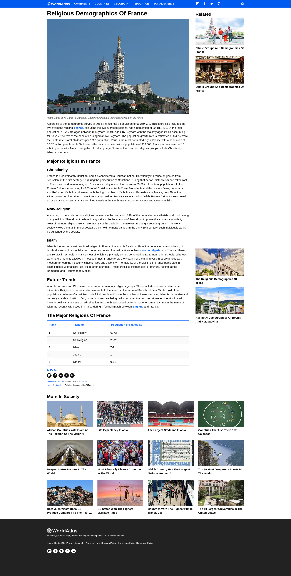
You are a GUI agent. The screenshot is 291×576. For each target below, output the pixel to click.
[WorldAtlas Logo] (59, 4)
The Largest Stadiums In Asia (167, 430)
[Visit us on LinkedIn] (73, 551)
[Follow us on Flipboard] (49, 551)
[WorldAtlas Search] (242, 4)
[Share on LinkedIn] (72, 375)
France (78, 127)
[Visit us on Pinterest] (67, 551)
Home (50, 543)
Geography (122, 3)
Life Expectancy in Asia (112, 430)
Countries (102, 3)
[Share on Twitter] (61, 375)
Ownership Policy (144, 543)
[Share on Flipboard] (49, 375)
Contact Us (59, 543)
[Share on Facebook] (55, 375)
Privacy (69, 543)
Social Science (164, 3)
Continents (82, 3)
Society (84, 381)
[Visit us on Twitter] (61, 551)
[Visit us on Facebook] (55, 551)
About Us (90, 543)
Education (141, 3)
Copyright (79, 543)
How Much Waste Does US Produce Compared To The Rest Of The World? (69, 512)
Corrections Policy (126, 543)
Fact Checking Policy (106, 543)
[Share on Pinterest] (66, 375)
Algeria (156, 250)
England (138, 306)
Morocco (144, 250)
